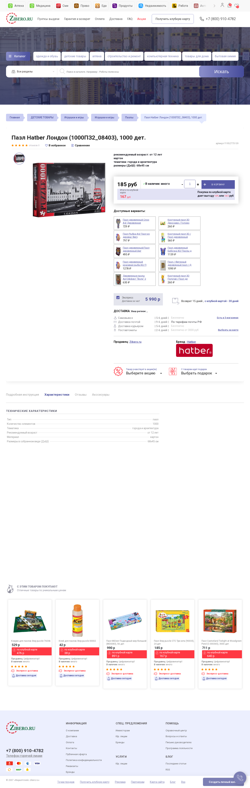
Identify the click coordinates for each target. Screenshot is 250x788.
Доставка (115, 19)
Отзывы (81, 394)
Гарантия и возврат (77, 19)
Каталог (20, 56)
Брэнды (70, 772)
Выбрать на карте (228, 330)
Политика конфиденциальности (84, 760)
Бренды (120, 742)
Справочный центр (176, 730)
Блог (173, 782)
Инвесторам (123, 730)
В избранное (57, 145)
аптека (96, 56)
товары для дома (197, 56)
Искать (221, 71)
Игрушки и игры (74, 117)
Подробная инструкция (22, 394)
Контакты (71, 748)
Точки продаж (65, 782)
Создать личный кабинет (225, 782)
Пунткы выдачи (48, 19)
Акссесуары (100, 394)
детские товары (75, 56)
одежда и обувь (47, 56)
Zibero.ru (135, 342)
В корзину (218, 184)
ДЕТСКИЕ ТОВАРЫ (42, 117)
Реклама (120, 782)
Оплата (100, 19)
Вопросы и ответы (176, 736)
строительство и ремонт (124, 56)
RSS (168, 769)
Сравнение (82, 145)
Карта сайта (157, 782)
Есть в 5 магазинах (227, 317)
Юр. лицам (121, 736)
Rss (183, 782)
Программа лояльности (179, 748)
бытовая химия (225, 56)
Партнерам (137, 782)
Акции (141, 19)
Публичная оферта (76, 754)
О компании (72, 730)
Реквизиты (72, 766)
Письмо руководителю (179, 742)
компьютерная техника (163, 56)
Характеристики (56, 394)
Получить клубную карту (173, 19)
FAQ (130, 19)
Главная (15, 117)
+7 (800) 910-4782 (221, 19)
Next (214, 6)
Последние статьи (176, 763)
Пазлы (129, 117)
